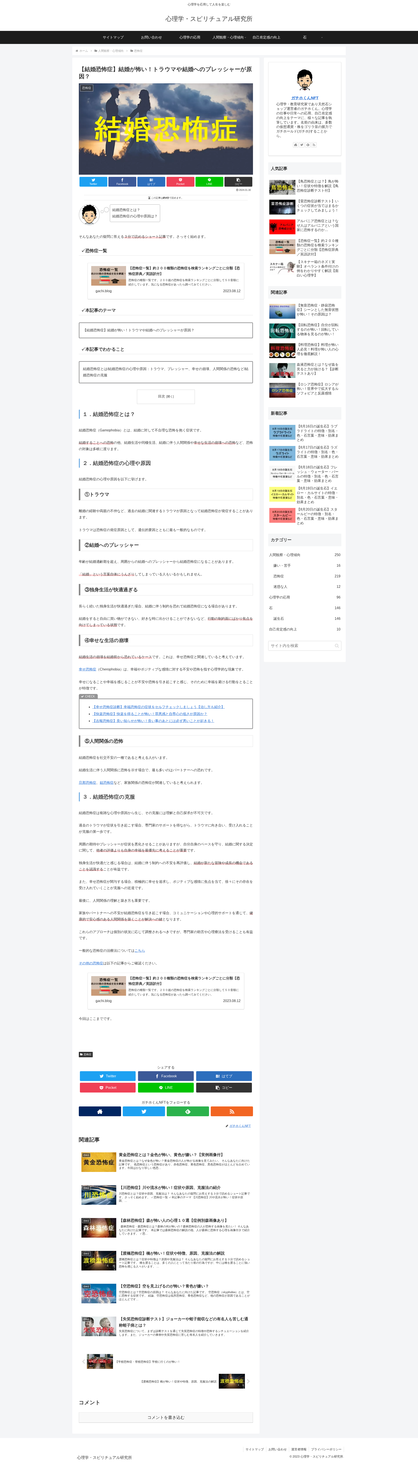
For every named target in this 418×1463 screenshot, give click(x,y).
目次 (161, 396)
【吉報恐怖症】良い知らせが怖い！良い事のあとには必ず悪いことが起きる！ (153, 721)
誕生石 (306, 618)
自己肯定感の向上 (304, 629)
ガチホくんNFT (305, 98)
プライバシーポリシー (326, 1449)
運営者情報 (299, 1449)
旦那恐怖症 (87, 782)
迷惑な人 (306, 586)
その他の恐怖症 (91, 963)
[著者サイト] (100, 1111)
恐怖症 (87, 1054)
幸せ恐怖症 (87, 669)
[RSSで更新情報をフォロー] (232, 1111)
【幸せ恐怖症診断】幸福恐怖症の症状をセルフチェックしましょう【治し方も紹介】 (158, 707)
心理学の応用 (304, 597)
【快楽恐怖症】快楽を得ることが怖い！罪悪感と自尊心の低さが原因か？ (149, 714)
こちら (140, 950)
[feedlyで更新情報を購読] (188, 1111)
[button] (337, 645)
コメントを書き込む (166, 1417)
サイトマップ (255, 1449)
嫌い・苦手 (306, 565)
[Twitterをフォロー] (144, 1111)
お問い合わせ (277, 1449)
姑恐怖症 (107, 782)
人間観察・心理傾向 (304, 555)
